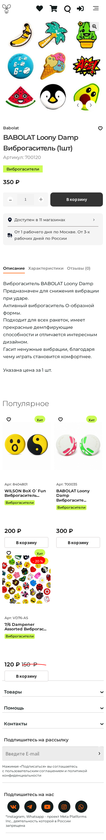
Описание (14, 268)
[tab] (14, 267)
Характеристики (46, 268)
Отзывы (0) (78, 268)
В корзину (76, 199)
